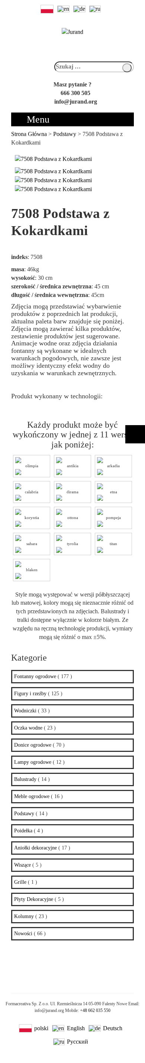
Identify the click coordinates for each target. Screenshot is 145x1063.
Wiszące (22, 865)
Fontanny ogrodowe (35, 676)
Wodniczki (25, 711)
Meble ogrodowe (31, 796)
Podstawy (24, 813)
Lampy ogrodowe (32, 762)
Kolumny (24, 916)
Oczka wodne (28, 728)
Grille (20, 882)
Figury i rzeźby (30, 693)
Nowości (23, 933)
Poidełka (23, 830)
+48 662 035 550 (95, 1010)
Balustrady (25, 779)
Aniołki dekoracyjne (35, 848)
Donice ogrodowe (32, 745)
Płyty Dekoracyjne (33, 899)
